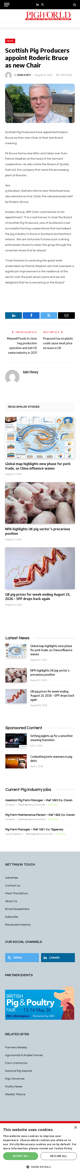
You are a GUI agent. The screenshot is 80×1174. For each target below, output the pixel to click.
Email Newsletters (17, 909)
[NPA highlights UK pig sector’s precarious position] (40, 503)
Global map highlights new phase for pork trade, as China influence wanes (38, 466)
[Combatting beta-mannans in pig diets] (16, 761)
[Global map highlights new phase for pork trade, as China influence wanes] (40, 437)
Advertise (11, 877)
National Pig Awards (18, 1071)
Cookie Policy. (63, 1148)
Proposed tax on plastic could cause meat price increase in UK (58, 343)
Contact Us (12, 885)
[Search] (74, 4)
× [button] (75, 1127)
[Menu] (6, 4)
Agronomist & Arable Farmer (24, 1055)
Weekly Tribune (15, 1094)
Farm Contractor (16, 1063)
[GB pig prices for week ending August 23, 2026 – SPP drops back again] (40, 568)
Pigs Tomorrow (14, 1078)
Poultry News (13, 1086)
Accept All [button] (21, 1156)
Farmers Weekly (16, 1047)
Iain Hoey (24, 75)
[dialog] (40, 1148)
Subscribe (11, 916)
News (10, 41)
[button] (40, 1166)
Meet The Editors (16, 893)
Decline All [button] (58, 1156)
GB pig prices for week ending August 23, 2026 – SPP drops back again (37, 596)
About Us (11, 901)
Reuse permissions (18, 924)
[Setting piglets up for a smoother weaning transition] (16, 740)
